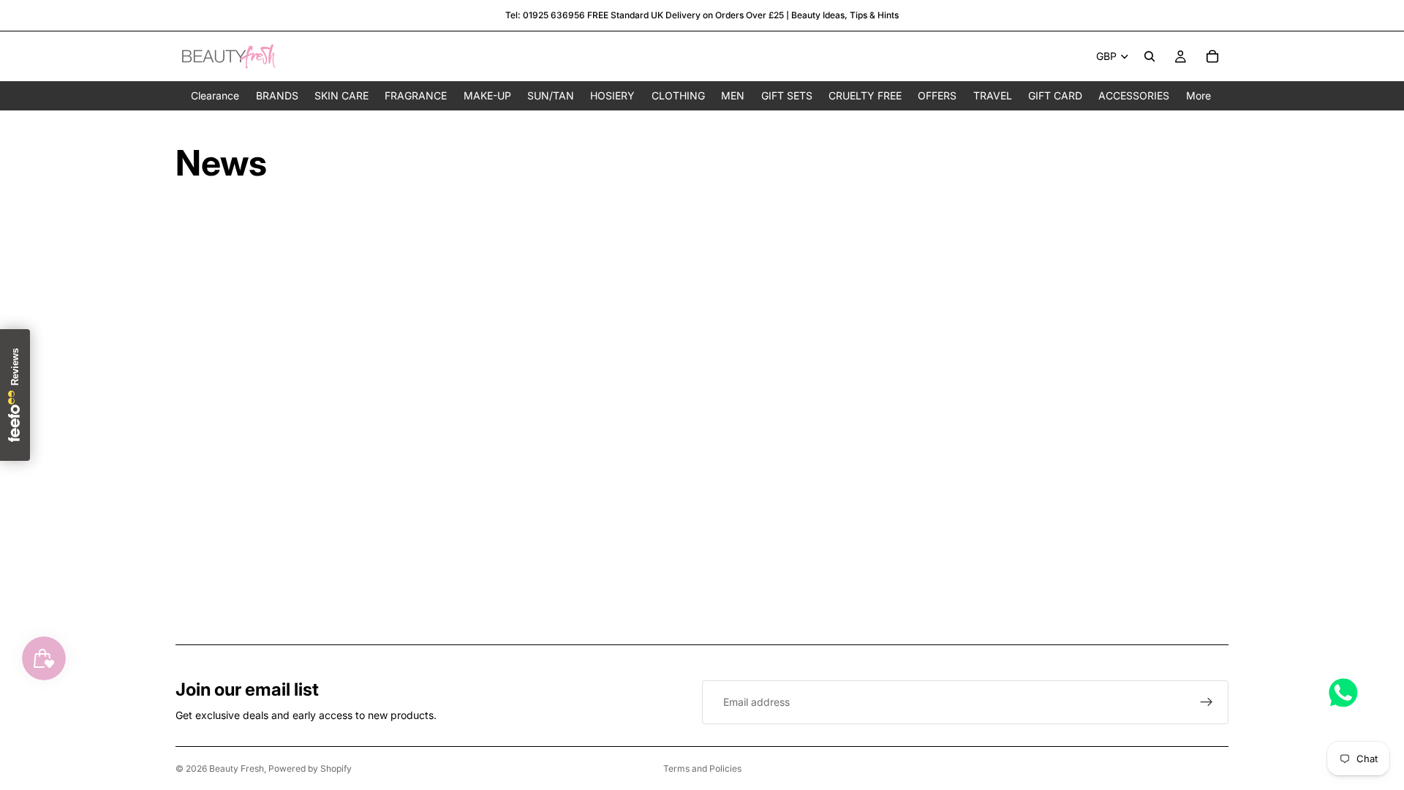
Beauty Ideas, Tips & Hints (845, 15)
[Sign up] (1206, 702)
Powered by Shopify (310, 768)
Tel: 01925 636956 (545, 15)
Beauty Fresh (236, 768)
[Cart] (1212, 56)
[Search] (1149, 56)
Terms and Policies (702, 768)
